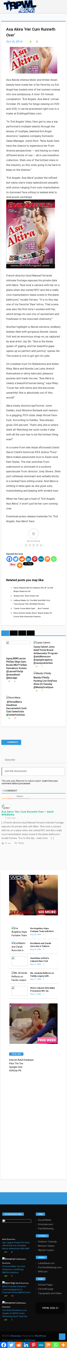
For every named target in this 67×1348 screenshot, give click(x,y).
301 (5, 1320)
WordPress (40, 1336)
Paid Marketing (46, 1228)
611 (5, 1252)
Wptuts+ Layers (46, 1250)
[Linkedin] (28, 559)
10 (12, 1296)
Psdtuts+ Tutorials (47, 1241)
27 (15, 718)
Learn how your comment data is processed (29, 782)
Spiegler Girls (15, 1067)
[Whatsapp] (54, 559)
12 (36, 666)
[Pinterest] (35, 559)
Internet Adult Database (21, 1060)
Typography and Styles (50, 1293)
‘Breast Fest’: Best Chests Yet (26, 596)
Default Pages (45, 1284)
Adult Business (8, 1239)
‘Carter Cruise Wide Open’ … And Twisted (31, 608)
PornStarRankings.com (50, 1267)
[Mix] (47, 559)
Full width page (45, 1289)
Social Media (44, 1220)
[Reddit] (22, 559)
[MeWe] (41, 559)
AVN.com (42, 1271)
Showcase (15, 1336)
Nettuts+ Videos (46, 1246)
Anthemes (29, 1340)
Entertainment (45, 1224)
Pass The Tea (16, 1063)
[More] (20, 565)
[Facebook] (9, 559)
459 (5, 1276)
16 (36, 691)
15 (9, 681)
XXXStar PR (15, 1070)
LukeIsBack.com (46, 1263)
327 (5, 1296)
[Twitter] (16, 559)
